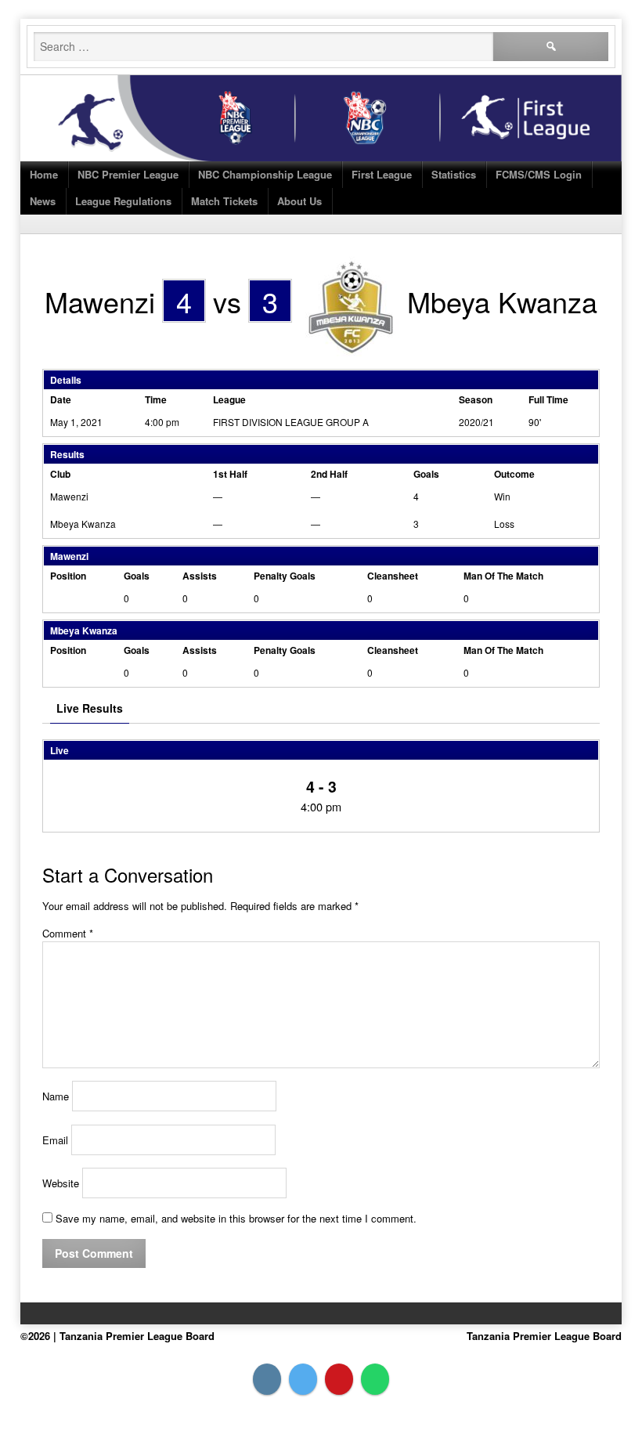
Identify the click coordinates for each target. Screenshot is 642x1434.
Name (55, 1096)
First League (382, 174)
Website (60, 1183)
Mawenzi (69, 496)
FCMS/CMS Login (539, 174)
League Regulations (123, 200)
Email (55, 1139)
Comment (67, 933)
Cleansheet (392, 576)
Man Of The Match (503, 576)
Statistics (453, 174)
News (43, 200)
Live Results (89, 708)
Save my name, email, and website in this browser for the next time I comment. (236, 1218)
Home (44, 174)
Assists (199, 576)
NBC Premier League (128, 174)
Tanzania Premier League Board (544, 1335)
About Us (299, 200)
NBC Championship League (265, 174)
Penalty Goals (285, 576)
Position (68, 576)
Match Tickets (224, 200)
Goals (137, 576)
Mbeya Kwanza (83, 523)
